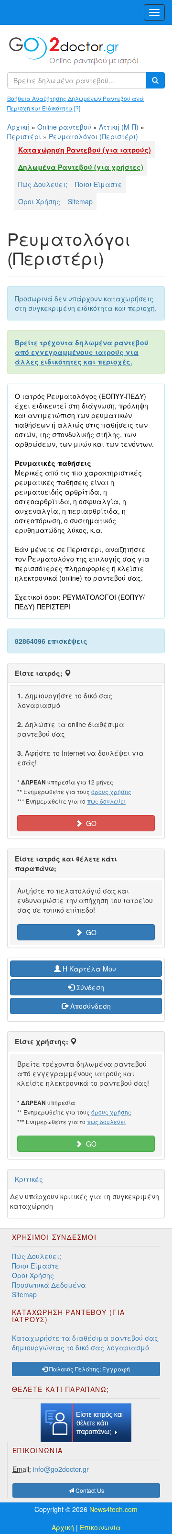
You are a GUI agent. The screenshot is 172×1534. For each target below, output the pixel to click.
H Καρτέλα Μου (89, 968)
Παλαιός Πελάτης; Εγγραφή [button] (89, 1369)
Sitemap (80, 201)
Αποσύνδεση (89, 1006)
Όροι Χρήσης (39, 201)
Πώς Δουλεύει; (42, 184)
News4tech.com (113, 1509)
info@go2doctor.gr (61, 1469)
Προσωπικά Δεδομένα (49, 1285)
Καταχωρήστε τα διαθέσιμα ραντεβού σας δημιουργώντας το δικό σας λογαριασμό (85, 1342)
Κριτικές (29, 1179)
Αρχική (18, 127)
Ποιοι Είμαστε (98, 184)
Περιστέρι (24, 136)
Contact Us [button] (89, 1490)
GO (89, 823)
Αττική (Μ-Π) (119, 127)
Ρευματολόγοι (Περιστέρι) (93, 136)
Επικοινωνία (100, 1527)
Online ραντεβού (64, 127)
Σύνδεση (89, 987)
